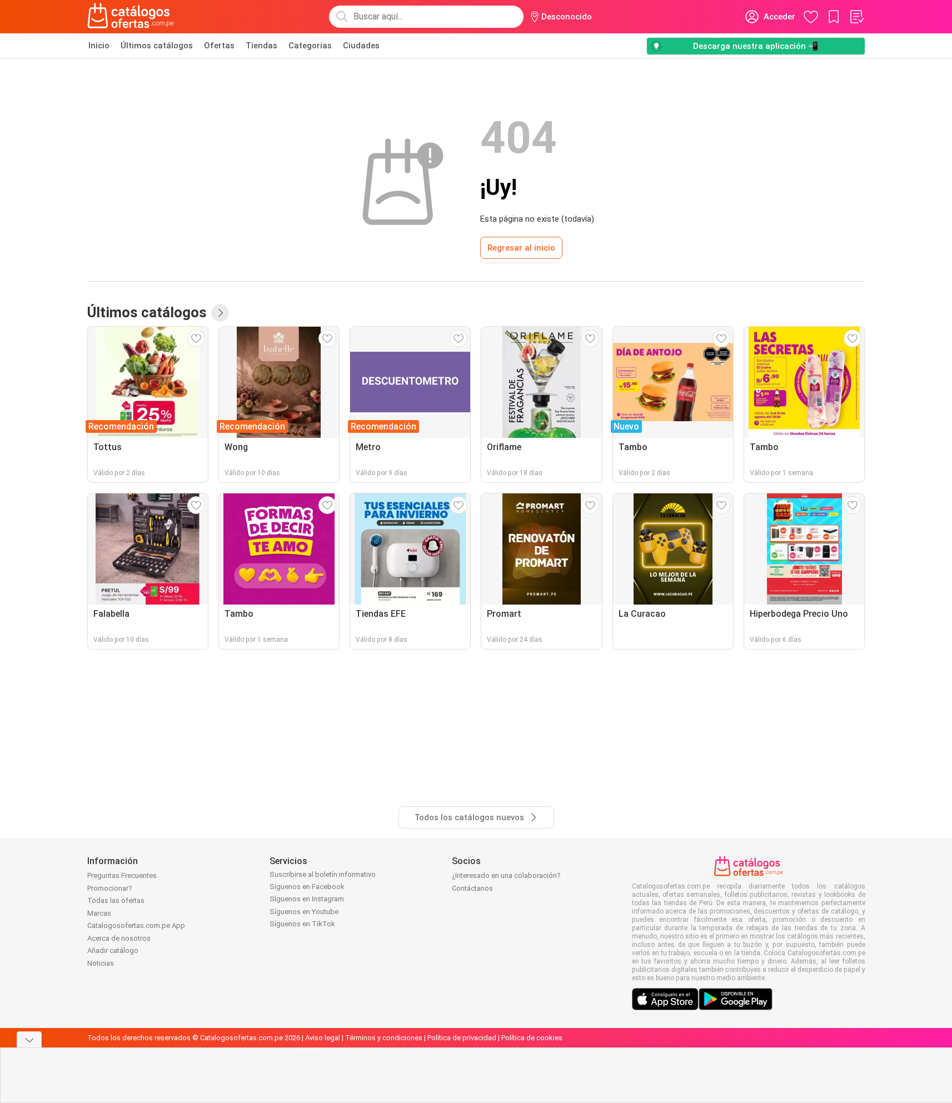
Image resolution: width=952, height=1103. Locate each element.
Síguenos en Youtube (304, 911)
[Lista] (856, 17)
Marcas (99, 913)
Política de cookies (531, 1038)
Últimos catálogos (157, 46)
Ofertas (219, 46)
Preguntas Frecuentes (122, 875)
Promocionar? (109, 888)
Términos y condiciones (383, 1038)
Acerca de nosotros (119, 938)
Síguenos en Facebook (307, 886)
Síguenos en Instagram (307, 899)
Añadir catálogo (112, 950)
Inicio (98, 46)
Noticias (100, 963)
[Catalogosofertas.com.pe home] (130, 17)
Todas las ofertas (115, 900)
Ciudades (361, 46)
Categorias (310, 46)
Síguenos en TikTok (302, 924)
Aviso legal (322, 1038)
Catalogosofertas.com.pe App (136, 925)
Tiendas (261, 46)
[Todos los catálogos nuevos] (220, 313)
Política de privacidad (461, 1038)
